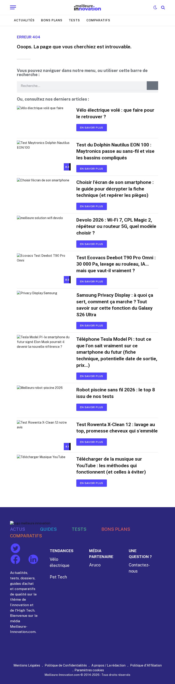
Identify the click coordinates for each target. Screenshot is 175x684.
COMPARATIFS (26, 535)
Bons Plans (51, 20)
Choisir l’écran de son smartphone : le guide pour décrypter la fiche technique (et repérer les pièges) (115, 189)
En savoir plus (91, 127)
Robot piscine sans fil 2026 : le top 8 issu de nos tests (115, 393)
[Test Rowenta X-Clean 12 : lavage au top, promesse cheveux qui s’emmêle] (44, 435)
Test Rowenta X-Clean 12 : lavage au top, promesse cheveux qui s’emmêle (117, 428)
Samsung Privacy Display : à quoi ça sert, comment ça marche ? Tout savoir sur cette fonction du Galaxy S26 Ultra (114, 304)
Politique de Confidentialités (66, 665)
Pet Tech (58, 577)
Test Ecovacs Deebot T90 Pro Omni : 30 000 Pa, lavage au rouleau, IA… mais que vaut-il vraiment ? (116, 264)
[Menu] (13, 7)
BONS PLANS (115, 529)
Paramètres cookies (89, 670)
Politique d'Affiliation (146, 665)
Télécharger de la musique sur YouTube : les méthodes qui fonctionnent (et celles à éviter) (111, 465)
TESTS (79, 529)
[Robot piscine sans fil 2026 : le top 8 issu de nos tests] (44, 400)
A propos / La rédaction (108, 665)
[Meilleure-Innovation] (87, 7)
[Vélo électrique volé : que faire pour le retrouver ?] (44, 121)
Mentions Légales (26, 665)
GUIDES (48, 529)
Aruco (94, 565)
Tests (74, 20)
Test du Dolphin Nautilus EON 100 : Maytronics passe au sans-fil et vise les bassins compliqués (115, 151)
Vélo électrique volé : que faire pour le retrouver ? (115, 113)
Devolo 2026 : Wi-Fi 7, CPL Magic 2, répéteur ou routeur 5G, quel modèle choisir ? (116, 226)
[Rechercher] (162, 7)
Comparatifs (98, 20)
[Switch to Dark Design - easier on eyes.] (155, 7)
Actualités (24, 20)
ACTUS (17, 529)
